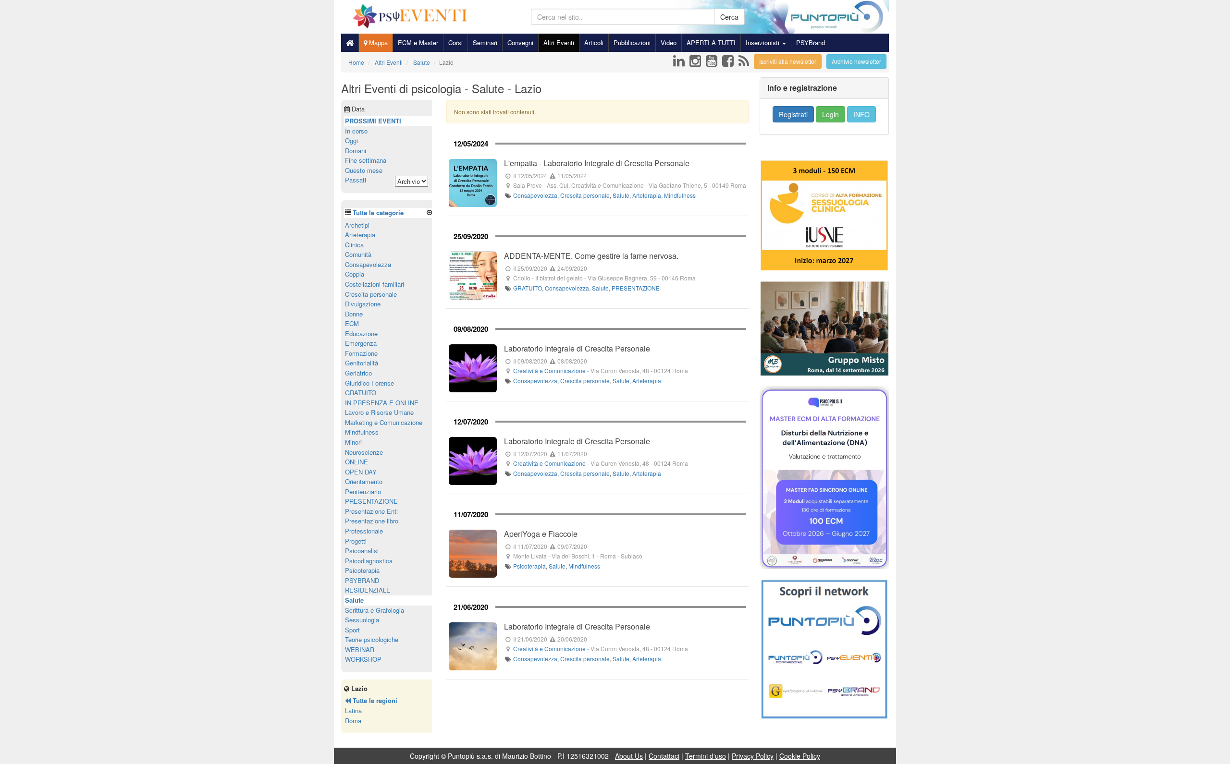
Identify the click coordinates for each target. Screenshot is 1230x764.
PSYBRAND (362, 580)
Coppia (354, 274)
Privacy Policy (753, 756)
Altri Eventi (558, 42)
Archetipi (357, 225)
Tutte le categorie (378, 212)
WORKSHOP (363, 659)
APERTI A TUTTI (711, 42)
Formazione (361, 353)
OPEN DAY (361, 471)
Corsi (455, 42)
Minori (353, 442)
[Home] (349, 43)
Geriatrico (358, 372)
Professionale (364, 530)
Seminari (485, 42)
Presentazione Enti (371, 511)
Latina (353, 710)
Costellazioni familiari (374, 284)
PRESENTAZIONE (636, 288)
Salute (621, 195)
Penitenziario (363, 491)
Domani (355, 150)
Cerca (729, 17)
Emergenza (361, 343)
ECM (352, 323)
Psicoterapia (529, 566)
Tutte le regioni (374, 700)
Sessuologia (362, 619)
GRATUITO (527, 288)
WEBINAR (359, 649)
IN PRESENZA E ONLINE (381, 402)
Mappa (377, 42)
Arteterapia (646, 195)
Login (830, 114)
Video (668, 42)
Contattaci (664, 756)
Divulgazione (363, 303)
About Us (629, 756)
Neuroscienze (364, 452)
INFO (861, 114)
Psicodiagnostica (369, 560)
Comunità (358, 254)
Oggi (351, 140)
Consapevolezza (535, 195)
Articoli (593, 42)
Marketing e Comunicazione (383, 422)
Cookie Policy (799, 756)
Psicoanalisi (362, 550)
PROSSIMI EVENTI (373, 120)
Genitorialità (361, 362)
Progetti (356, 541)
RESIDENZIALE (368, 589)
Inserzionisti (763, 42)
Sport (352, 629)
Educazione (361, 333)
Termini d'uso (705, 756)
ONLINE (356, 461)
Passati (355, 179)
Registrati (793, 114)
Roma (353, 720)
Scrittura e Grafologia (374, 610)
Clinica (354, 244)
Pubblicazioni (632, 42)
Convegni (520, 42)
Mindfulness (680, 195)
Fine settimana (365, 160)
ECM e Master (418, 42)
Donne (354, 313)
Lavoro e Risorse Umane (379, 412)
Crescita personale (585, 195)
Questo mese (363, 170)
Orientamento (363, 481)
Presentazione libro (371, 520)
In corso (356, 130)
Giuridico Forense (369, 383)
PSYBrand (810, 42)
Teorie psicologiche (371, 639)
